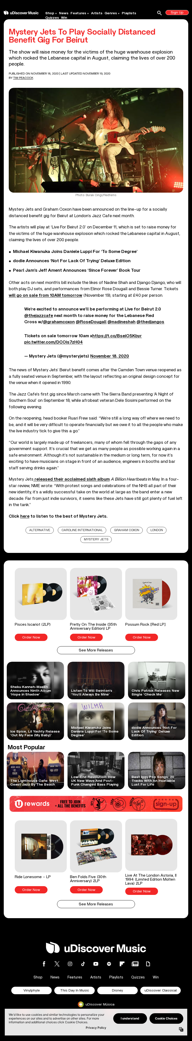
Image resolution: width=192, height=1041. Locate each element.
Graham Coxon (126, 530)
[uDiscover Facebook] (44, 963)
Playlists (129, 13)
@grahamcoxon (59, 322)
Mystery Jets (96, 539)
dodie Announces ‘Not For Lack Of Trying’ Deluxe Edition (71, 261)
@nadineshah (122, 322)
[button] (41, 604)
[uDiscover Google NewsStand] (135, 963)
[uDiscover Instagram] (70, 963)
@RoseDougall (91, 322)
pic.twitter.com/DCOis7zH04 (53, 342)
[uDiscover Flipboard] (122, 963)
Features (78, 13)
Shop (49, 13)
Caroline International (82, 530)
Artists (96, 13)
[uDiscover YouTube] (96, 963)
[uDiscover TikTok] (83, 963)
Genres (110, 13)
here (25, 516)
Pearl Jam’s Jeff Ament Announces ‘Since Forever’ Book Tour (76, 270)
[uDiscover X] (57, 963)
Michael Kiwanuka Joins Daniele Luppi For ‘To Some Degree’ (75, 251)
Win (64, 18)
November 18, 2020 (109, 356)
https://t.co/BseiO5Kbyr (117, 336)
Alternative (39, 530)
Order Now (31, 637)
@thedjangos (150, 322)
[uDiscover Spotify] (109, 963)
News (63, 13)
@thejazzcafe (38, 315)
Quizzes (52, 18)
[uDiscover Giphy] (148, 963)
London (156, 530)
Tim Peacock (23, 77)
